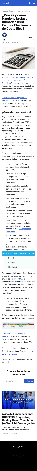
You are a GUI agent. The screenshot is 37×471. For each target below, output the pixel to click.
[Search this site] (30, 3)
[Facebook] (18, 450)
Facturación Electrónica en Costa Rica (16, 11)
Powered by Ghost (18, 456)
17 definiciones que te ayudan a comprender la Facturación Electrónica (18, 80)
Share (31, 37)
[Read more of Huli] (4, 34)
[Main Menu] (33, 3)
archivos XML (16, 279)
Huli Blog (16, 447)
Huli (3, 40)
